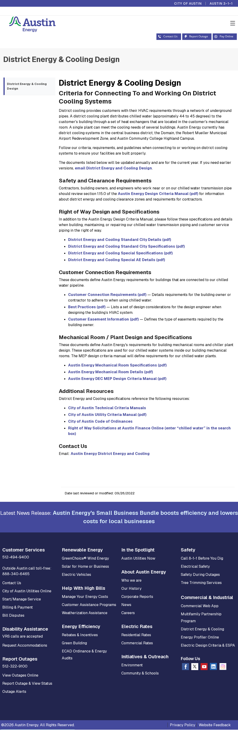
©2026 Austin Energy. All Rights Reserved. (38, 725)
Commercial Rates (137, 643)
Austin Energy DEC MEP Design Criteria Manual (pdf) (117, 378)
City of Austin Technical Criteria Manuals (107, 407)
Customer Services (23, 550)
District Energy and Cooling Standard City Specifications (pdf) (126, 246)
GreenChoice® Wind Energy (85, 558)
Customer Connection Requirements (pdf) (107, 294)
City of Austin (188, 3)
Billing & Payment (17, 607)
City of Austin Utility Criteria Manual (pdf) (107, 414)
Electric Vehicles (76, 574)
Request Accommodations (24, 645)
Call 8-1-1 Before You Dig (202, 558)
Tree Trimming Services (201, 582)
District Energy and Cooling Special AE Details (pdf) (116, 259)
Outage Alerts (14, 691)
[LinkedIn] (213, 667)
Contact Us (11, 582)
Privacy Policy (182, 725)
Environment (132, 665)
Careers (128, 612)
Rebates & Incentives (80, 634)
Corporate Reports (137, 596)
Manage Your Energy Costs (85, 596)
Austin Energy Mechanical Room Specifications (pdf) (117, 365)
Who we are (131, 580)
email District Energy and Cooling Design (113, 168)
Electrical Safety (195, 566)
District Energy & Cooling (202, 629)
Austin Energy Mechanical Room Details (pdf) (110, 372)
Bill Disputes (13, 615)
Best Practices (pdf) (87, 307)
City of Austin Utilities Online (26, 591)
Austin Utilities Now (138, 558)
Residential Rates (136, 634)
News (126, 604)
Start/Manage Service (21, 599)
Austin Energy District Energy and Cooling (110, 453)
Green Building (74, 643)
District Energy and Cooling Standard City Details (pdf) (119, 239)
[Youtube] (204, 667)
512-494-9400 (15, 557)
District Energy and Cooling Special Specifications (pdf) (120, 253)
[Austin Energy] (28, 24)
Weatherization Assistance (84, 612)
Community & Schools (140, 673)
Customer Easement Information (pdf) (103, 319)
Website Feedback (215, 725)
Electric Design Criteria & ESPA (208, 645)
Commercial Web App (199, 605)
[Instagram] (222, 667)
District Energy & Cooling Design (61, 59)
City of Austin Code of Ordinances (100, 421)
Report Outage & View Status (27, 683)
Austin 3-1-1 (221, 3)
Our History (131, 588)
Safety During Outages (200, 574)
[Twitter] (194, 667)
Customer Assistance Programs (89, 604)
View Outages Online (20, 675)
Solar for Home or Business (85, 566)
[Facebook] (185, 667)
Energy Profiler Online (200, 637)
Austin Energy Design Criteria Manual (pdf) (158, 193)
